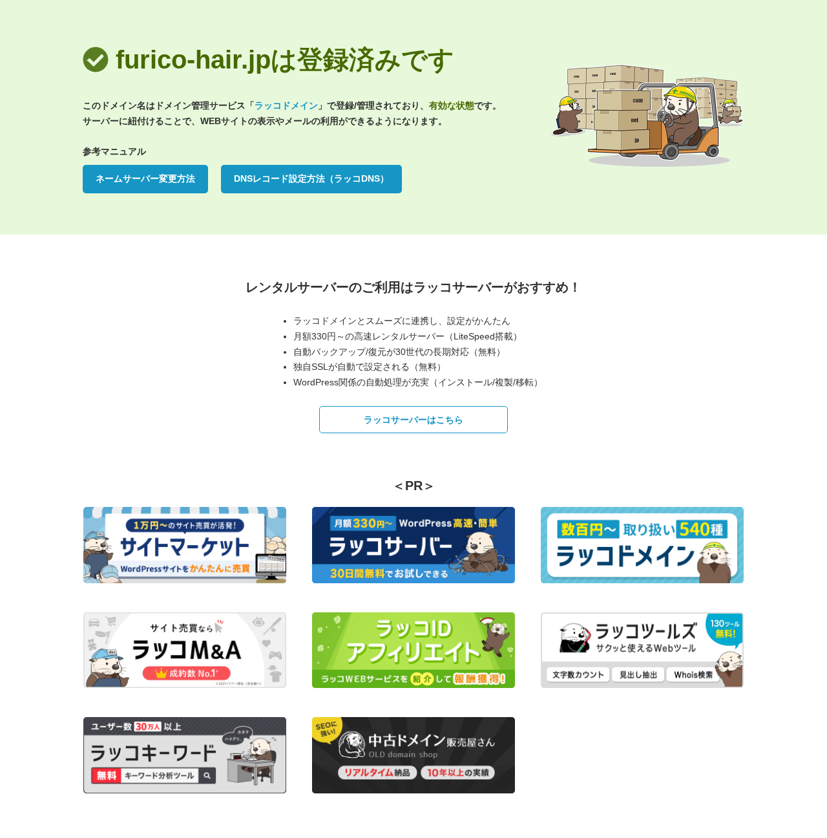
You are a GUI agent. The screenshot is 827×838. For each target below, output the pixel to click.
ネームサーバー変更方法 (145, 178)
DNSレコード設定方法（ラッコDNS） (311, 178)
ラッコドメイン (286, 105)
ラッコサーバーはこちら (413, 419)
